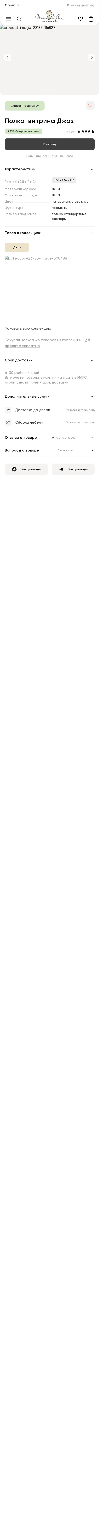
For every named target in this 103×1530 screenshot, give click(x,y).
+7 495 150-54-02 (82, 5)
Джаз (17, 247)
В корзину (49, 144)
